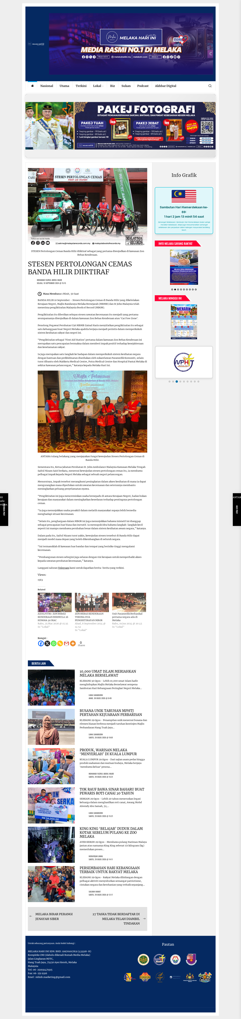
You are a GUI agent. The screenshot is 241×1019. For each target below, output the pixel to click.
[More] (73, 643)
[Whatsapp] (54, 643)
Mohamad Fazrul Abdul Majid (49, 280)
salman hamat (95, 891)
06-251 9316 (40, 973)
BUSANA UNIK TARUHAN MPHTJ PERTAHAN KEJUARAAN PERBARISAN (111, 713)
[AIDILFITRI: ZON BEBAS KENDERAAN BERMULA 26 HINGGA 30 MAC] (55, 602)
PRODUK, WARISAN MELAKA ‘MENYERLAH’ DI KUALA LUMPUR (108, 752)
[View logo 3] (177, 382)
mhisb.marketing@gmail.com (53, 977)
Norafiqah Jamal (96, 856)
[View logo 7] (191, 382)
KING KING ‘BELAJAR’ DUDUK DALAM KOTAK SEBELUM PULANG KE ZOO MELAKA (111, 833)
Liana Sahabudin (96, 695)
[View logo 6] (188, 382)
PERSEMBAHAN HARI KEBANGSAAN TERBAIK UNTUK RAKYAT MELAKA (110, 870)
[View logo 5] (184, 381)
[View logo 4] (180, 382)
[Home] (32, 86)
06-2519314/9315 (42, 969)
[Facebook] (41, 643)
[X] (47, 643)
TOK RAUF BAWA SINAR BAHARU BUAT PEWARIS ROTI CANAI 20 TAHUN (112, 791)
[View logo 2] (173, 382)
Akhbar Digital (165, 86)
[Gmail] (66, 643)
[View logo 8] (195, 382)
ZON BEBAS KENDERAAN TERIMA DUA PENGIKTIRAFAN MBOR (89, 617)
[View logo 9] (198, 382)
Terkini (81, 86)
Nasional (46, 86)
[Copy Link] (60, 643)
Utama (64, 86)
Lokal (97, 86)
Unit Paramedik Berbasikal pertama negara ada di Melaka (127, 617)
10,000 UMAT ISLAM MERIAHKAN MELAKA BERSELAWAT (108, 673)
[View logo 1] (170, 382)
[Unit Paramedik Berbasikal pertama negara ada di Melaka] (129, 602)
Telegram (63, 567)
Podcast (143, 86)
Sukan (126, 86)
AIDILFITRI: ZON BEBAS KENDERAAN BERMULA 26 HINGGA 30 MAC (53, 617)
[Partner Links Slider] (184, 362)
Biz (112, 86)
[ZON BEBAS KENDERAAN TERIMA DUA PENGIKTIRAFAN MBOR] (92, 602)
